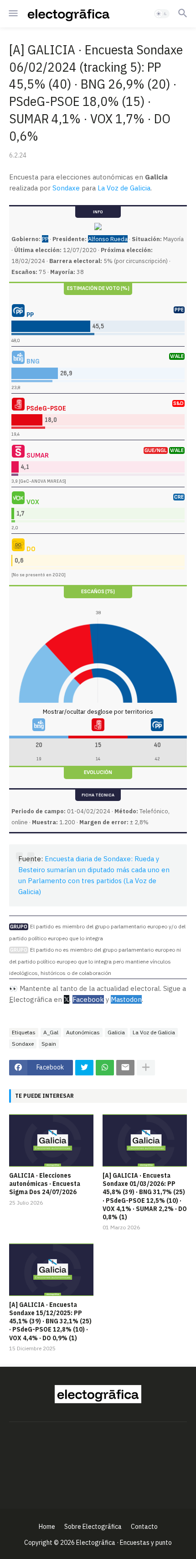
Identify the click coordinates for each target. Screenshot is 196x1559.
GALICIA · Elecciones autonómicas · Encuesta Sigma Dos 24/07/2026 (44, 1183)
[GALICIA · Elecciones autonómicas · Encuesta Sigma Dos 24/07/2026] (51, 1140)
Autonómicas (83, 1032)
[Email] (125, 1067)
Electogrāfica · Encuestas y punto (124, 1542)
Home (47, 1526)
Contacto (144, 1526)
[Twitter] (84, 1067)
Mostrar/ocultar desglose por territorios (98, 711)
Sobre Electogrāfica (93, 1526)
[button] (12, 13)
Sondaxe (66, 188)
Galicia (116, 1032)
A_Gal (50, 1032)
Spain (48, 1043)
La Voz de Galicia (124, 188)
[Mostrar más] (146, 1067)
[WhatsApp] (105, 1067)
